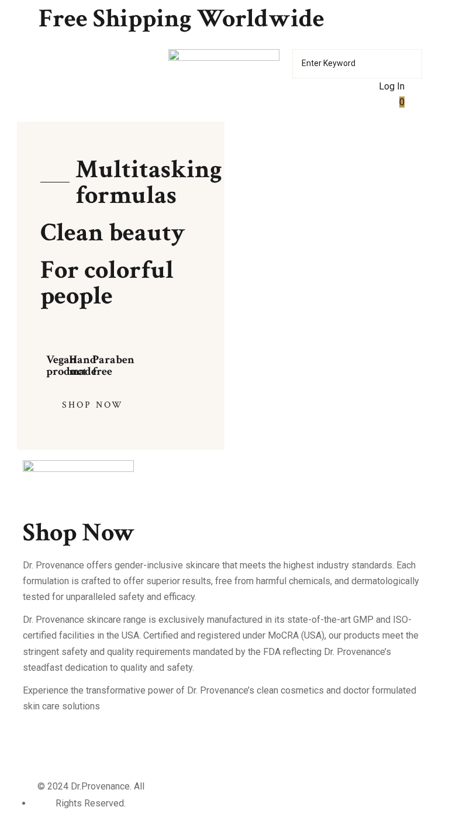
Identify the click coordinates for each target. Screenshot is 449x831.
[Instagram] (69, 747)
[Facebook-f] (37, 747)
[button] (81, 405)
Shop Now (79, 532)
